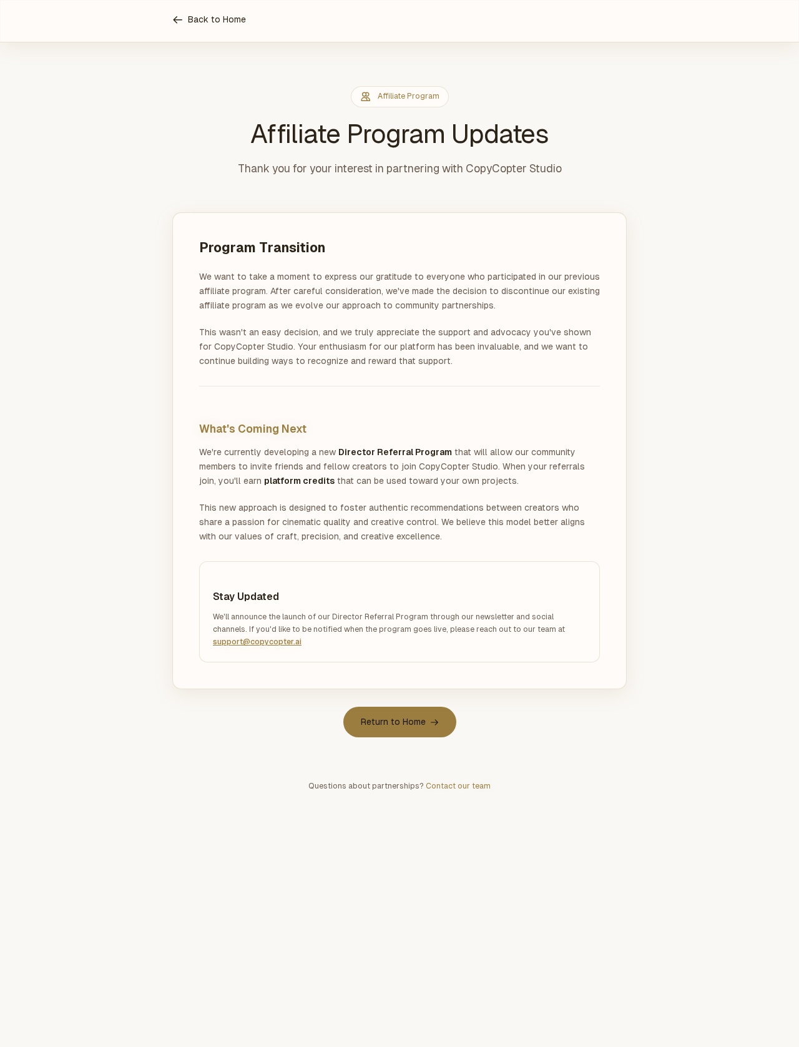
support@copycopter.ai (257, 641)
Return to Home (393, 722)
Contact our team (458, 786)
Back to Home (217, 19)
